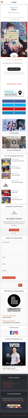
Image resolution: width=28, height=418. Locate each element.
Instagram (23, 415)
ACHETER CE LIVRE (14, 84)
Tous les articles (14, 230)
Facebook (4, 415)
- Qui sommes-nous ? (7, 382)
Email (4, 264)
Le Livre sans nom (16, 168)
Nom (4, 257)
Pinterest (13, 415)
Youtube (18, 415)
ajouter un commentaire (18, 17)
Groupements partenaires (8, 321)
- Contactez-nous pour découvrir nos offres (13, 401)
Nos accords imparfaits (17, 182)
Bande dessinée (14, 7)
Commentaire (5, 242)
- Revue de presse (6, 385)
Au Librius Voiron (15, 19)
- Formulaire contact (7, 387)
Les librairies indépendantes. (9, 315)
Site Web (4, 270)
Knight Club (14, 192)
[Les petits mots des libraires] (14, 1)
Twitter (9, 415)
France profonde (16, 175)
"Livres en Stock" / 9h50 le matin (10, 370)
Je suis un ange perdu (17, 199)
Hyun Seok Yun (16, 12)
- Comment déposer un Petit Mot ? (11, 384)
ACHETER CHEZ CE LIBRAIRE (14, 69)
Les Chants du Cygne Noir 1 (18, 161)
